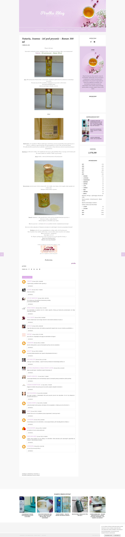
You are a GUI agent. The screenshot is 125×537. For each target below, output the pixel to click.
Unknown (30, 343)
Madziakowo (31, 428)
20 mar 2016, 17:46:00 (37, 289)
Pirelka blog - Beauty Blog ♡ (34, 535)
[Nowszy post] (2, 254)
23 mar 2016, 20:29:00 (39, 419)
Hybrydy (83, 29)
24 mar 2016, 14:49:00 (41, 428)
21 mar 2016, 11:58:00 (43, 376)
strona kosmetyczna (34, 385)
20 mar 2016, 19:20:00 (40, 317)
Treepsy (29, 281)
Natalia (29, 326)
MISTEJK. (29, 334)
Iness (28, 411)
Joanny (46, 223)
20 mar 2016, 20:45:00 (37, 326)
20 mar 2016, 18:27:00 (43, 298)
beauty (29, 351)
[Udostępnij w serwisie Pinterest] (40, 269)
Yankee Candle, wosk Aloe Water (89, 204)
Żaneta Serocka (32, 376)
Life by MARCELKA (32, 298)
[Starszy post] (123, 254)
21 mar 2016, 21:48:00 (41, 403)
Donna (29, 289)
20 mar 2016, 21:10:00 (37, 334)
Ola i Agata (30, 317)
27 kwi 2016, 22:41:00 (39, 446)
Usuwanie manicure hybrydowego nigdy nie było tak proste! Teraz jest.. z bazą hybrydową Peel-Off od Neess (96, 123)
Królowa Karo (31, 436)
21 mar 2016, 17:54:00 (46, 384)
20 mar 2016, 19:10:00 (41, 308)
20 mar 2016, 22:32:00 (59, 368)
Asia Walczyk (31, 359)
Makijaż (70, 29)
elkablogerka (31, 403)
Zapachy (76, 29)
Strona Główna (39, 29)
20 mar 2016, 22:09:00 (37, 351)
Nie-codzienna (31, 393)
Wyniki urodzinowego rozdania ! (89, 202)
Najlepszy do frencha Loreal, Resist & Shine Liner (96, 130)
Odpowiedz (30, 286)
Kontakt (63, 29)
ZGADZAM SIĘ (117, 535)
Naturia (37, 53)
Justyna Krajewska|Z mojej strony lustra (40, 368)
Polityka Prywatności (52, 29)
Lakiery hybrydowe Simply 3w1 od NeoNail (96, 138)
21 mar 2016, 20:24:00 (42, 393)
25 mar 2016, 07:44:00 (42, 436)
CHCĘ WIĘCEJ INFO (108, 535)
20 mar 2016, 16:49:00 (37, 281)
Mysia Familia (31, 308)
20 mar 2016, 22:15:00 (41, 359)
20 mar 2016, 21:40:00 (39, 342)
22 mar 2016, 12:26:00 (36, 411)
